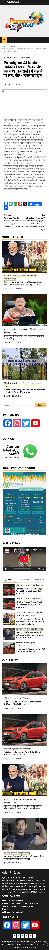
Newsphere (19, 947)
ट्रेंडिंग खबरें (25, 276)
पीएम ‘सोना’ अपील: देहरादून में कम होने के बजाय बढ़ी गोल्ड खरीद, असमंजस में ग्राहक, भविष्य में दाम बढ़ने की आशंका (23, 283)
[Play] (6, 569)
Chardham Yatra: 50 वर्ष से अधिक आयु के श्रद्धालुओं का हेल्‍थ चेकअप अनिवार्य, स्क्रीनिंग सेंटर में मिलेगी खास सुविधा (35, 222)
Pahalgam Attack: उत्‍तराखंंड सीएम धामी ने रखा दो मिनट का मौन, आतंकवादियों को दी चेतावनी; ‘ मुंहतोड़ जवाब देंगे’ (14, 221)
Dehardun (7, 276)
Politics (14, 329)
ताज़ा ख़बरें (33, 276)
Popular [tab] (25, 580)
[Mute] (39, 569)
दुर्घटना (33, 643)
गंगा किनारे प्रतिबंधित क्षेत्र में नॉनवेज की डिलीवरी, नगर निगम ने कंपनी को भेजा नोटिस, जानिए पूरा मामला (24, 390)
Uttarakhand (25, 58)
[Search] (45, 40)
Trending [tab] (39, 580)
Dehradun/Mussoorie (12, 58)
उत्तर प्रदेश (19, 629)
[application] (24, 559)
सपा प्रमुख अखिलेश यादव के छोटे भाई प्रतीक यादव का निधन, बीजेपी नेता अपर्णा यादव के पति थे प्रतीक (29, 635)
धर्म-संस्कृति (25, 383)
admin (19, 84)
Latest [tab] (10, 580)
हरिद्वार (5, 386)
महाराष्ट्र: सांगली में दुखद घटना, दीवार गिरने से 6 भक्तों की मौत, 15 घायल (30, 650)
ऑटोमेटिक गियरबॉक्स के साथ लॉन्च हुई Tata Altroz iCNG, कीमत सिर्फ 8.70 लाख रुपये (29, 591)
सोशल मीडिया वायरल (10, 279)
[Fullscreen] (43, 569)
